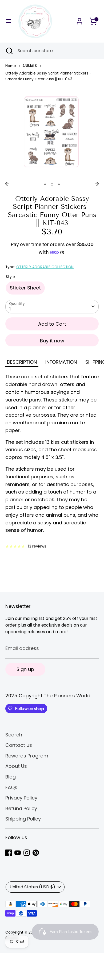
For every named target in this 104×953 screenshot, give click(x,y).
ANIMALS (29, 65)
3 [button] (59, 184)
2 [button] (52, 184)
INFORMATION (61, 362)
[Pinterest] (36, 853)
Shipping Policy (23, 818)
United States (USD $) (32, 887)
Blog (10, 776)
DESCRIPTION (22, 362)
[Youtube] (17, 853)
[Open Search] (9, 50)
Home (10, 65)
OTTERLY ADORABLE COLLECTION (45, 267)
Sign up (25, 669)
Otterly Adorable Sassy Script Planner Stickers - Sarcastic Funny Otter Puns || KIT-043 (48, 76)
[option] (52, 132)
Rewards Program (26, 755)
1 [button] (45, 184)
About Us (16, 766)
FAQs (11, 787)
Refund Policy (21, 808)
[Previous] (7, 184)
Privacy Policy (21, 797)
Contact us (18, 745)
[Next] (97, 184)
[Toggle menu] (8, 21)
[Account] (79, 19)
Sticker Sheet (25, 287)
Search (13, 734)
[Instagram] (26, 853)
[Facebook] (8, 853)
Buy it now (52, 340)
